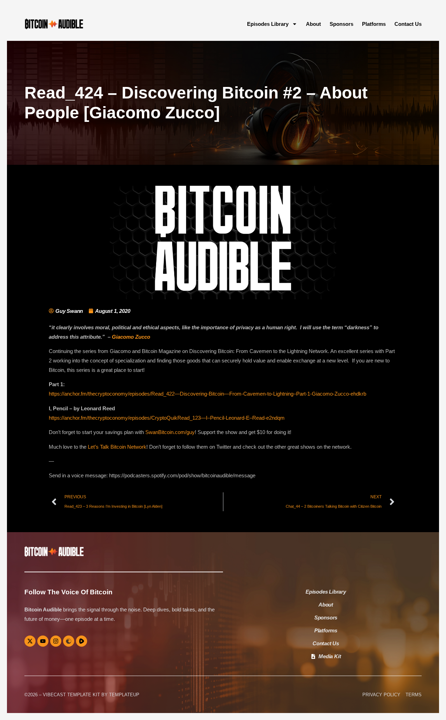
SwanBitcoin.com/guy (170, 432)
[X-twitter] (30, 641)
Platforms (374, 24)
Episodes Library (268, 24)
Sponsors (341, 24)
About (313, 24)
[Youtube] (42, 641)
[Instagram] (55, 641)
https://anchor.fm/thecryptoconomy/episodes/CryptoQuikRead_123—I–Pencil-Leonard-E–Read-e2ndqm (167, 418)
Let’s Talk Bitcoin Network (117, 447)
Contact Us (408, 24)
